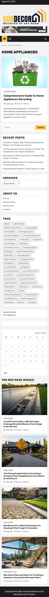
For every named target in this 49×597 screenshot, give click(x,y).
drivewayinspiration (26, 232)
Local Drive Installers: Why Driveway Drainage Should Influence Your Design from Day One (23, 424)
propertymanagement (25, 275)
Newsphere (18, 594)
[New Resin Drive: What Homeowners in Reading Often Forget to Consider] (24, 503)
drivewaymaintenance (31, 236)
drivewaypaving (10, 239)
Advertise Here (8, 206)
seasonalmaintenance (12, 295)
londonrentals (23, 263)
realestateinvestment (29, 283)
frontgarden (37, 239)
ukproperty (32, 302)
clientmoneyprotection (12, 228)
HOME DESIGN (8, 418)
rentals (21, 291)
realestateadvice (10, 283)
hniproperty (23, 243)
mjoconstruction (9, 312)
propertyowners (10, 279)
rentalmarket (37, 287)
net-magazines (9, 315)
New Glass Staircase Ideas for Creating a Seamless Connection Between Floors (24, 576)
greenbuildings (9, 243)
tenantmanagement (28, 298)
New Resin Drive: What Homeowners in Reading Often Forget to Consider (22, 526)
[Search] (45, 39)
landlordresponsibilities (25, 251)
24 (6, 361)
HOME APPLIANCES (10, 91)
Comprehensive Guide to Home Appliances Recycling (24, 97)
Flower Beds (24, 239)
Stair (15, 572)
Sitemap (6, 198)
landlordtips (8, 255)
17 (6, 356)
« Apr (5, 373)
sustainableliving (10, 298)
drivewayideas (9, 232)
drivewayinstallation (11, 236)
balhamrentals (19, 224)
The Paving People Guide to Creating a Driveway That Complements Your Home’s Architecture (24, 476)
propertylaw (8, 275)
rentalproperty (9, 291)
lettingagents (9, 263)
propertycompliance (11, 271)
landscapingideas (23, 255)
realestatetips (9, 287)
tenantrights (9, 302)
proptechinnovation (27, 279)
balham (7, 224)
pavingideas (24, 267)
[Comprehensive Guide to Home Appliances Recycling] (24, 72)
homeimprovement (11, 247)
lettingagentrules (26, 259)
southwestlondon (31, 295)
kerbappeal (8, 251)
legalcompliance (10, 259)
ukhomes (20, 302)
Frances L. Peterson (22, 104)
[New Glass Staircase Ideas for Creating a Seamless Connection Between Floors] (24, 553)
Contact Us (7, 209)
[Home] (4, 39)
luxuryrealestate (10, 267)
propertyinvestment (30, 271)
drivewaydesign (31, 228)
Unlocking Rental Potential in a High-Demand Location (24, 169)
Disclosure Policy (9, 202)
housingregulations (30, 247)
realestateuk (23, 287)
